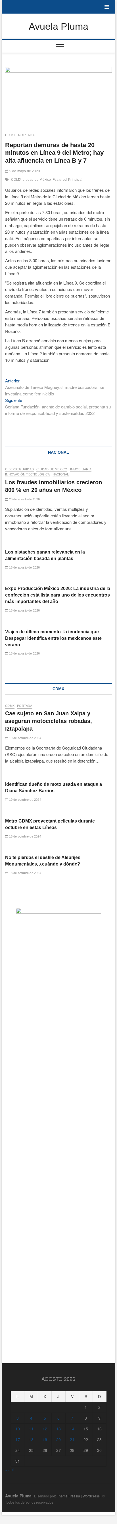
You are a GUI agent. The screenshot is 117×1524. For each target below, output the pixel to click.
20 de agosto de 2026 (24, 499)
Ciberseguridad (19, 469)
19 (45, 1439)
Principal (75, 180)
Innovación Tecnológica (27, 474)
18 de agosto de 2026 (24, 567)
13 (58, 1429)
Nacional (61, 474)
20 (58, 1439)
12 (45, 1429)
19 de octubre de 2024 (24, 738)
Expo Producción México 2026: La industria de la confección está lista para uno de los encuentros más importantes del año (57, 595)
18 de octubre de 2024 (24, 836)
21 (72, 1439)
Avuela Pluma (58, 26)
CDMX (10, 135)
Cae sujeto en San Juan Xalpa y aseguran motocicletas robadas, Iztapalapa (48, 721)
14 (72, 1429)
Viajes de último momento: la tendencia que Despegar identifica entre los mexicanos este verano (53, 638)
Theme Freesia (68, 1495)
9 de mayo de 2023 (24, 171)
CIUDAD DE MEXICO (51, 469)
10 (17, 1429)
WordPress (91, 1495)
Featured (60, 180)
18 (31, 1439)
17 (17, 1439)
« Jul (9, 1469)
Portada (26, 135)
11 (31, 1429)
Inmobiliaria (80, 469)
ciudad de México (37, 180)
